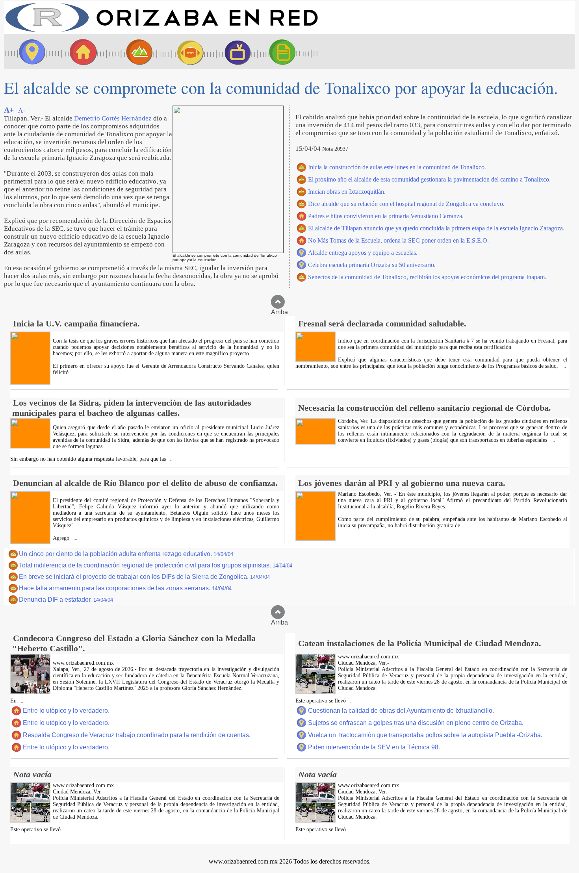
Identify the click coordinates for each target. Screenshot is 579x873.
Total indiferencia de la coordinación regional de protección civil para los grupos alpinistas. (155, 565)
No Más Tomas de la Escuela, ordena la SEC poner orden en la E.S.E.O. (398, 240)
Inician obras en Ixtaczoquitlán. (347, 191)
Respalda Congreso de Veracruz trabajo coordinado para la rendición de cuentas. (137, 735)
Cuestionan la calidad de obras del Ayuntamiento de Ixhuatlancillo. (401, 710)
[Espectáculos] (234, 51)
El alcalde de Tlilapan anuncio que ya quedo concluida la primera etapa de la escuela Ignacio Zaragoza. (436, 228)
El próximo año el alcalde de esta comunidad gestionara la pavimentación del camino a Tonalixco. (429, 179)
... (74, 373)
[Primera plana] (29, 51)
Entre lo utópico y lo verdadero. (66, 710)
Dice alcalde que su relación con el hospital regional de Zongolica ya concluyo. (406, 203)
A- (21, 110)
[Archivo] (289, 51)
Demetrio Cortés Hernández (113, 118)
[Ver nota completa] (30, 382)
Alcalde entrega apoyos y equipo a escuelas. (363, 252)
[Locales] (80, 51)
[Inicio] (161, 31)
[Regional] (132, 51)
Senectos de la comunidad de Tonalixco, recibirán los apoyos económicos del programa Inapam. (427, 277)
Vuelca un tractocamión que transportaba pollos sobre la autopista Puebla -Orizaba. (425, 735)
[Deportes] (183, 51)
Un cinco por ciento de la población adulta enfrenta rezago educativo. (126, 553)
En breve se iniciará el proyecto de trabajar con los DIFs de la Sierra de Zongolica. (144, 576)
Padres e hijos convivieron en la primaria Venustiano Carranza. (386, 216)
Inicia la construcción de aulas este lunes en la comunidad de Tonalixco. (397, 167)
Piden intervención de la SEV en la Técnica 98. (374, 747)
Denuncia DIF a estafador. (66, 599)
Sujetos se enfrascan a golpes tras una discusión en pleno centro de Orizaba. (415, 722)
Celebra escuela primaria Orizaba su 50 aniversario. (372, 264)
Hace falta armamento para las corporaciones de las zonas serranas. (125, 588)
